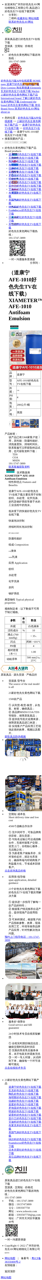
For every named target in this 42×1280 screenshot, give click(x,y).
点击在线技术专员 (15, 1067)
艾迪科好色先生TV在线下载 (25, 189)
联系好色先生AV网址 (21, 21)
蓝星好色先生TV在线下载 (24, 171)
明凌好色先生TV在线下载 (24, 178)
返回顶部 (10, 1271)
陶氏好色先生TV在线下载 (24, 161)
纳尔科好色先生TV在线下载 (25, 206)
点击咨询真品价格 (15, 870)
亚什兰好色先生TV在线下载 (25, 185)
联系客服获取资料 (19, 466)
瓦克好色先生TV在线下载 (24, 157)
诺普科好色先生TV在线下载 (25, 182)
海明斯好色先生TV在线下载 (25, 164)
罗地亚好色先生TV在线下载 (25, 175)
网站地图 (33, 18)
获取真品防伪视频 (15, 736)
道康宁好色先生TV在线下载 (25, 154)
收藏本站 (22, 18)
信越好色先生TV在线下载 (24, 168)
